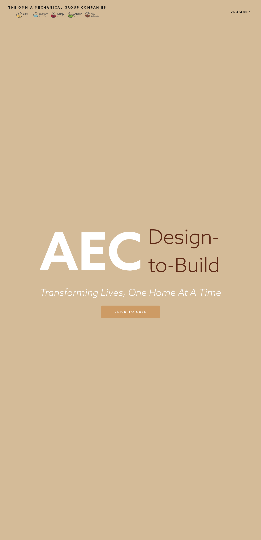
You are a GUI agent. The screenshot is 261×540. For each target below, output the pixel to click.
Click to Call (130, 312)
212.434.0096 (240, 12)
